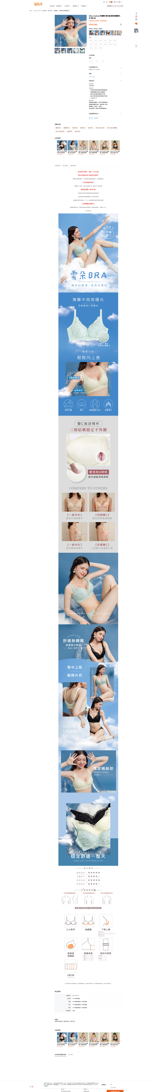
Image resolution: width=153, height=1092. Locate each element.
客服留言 (85, 1089)
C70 (105, 40)
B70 (91, 40)
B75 (96, 40)
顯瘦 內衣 (58, 127)
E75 (91, 48)
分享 (92, 118)
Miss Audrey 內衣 (100, 127)
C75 (110, 40)
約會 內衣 (90, 127)
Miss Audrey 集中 (60, 131)
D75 (101, 44)
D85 (110, 44)
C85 (91, 44)
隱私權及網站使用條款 (66, 1091)
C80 (115, 40)
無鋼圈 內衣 (66, 127)
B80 (101, 40)
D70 (96, 44)
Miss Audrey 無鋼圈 (112, 127)
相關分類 (57, 124)
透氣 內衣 (75, 127)
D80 (105, 44)
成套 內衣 (82, 127)
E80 (96, 48)
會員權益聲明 (86, 1091)
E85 (101, 48)
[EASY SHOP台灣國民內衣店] (38, 4)
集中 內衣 (77, 131)
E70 (115, 44)
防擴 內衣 (69, 131)
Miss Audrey (92, 76)
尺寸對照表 (92, 55)
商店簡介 (63, 1089)
